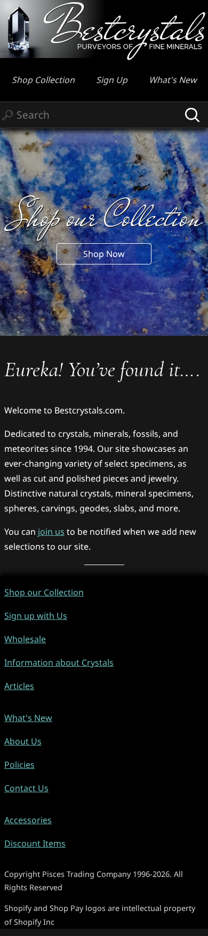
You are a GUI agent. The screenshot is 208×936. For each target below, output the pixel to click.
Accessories (28, 820)
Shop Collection (43, 80)
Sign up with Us (35, 616)
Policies (19, 765)
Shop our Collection (44, 592)
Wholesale (25, 639)
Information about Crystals (59, 662)
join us (51, 531)
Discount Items (35, 843)
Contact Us (26, 788)
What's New (173, 80)
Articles (19, 686)
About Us (23, 741)
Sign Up (111, 80)
